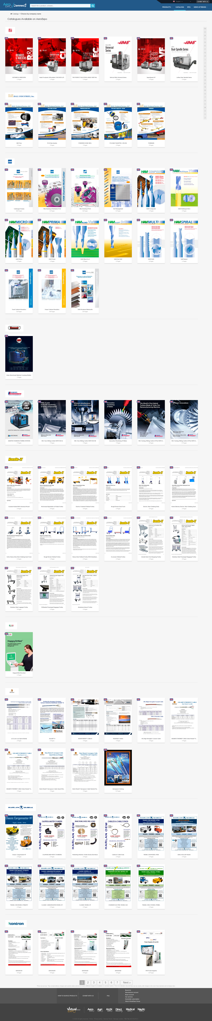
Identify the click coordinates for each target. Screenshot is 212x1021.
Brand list (128, 990)
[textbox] (60, 6)
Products (166, 7)
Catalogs (180, 7)
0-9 (205, 28)
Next (126, 982)
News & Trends (200, 7)
